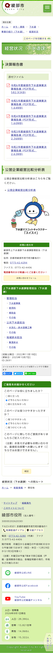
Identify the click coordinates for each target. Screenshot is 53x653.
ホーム (4, 27)
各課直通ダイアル (15, 530)
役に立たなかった (17, 404)
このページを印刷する (35, 39)
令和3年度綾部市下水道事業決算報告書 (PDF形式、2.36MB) (29, 135)
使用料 (12, 308)
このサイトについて (14, 508)
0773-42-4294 (18, 263)
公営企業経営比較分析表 (21, 190)
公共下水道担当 (16, 322)
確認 (26, 471)
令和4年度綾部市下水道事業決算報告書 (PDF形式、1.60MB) (29, 119)
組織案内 (26, 503)
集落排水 (13, 342)
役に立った (13, 396)
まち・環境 (19, 27)
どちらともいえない (18, 400)
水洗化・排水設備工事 (20, 327)
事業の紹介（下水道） (12, 32)
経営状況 (33, 32)
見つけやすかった (17, 419)
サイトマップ (10, 503)
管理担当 (12, 298)
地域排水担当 (14, 337)
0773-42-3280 (17, 536)
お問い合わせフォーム (26, 278)
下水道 (32, 27)
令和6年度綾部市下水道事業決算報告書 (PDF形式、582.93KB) (29, 89)
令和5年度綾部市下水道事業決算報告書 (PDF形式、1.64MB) (29, 104)
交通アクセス (36, 530)
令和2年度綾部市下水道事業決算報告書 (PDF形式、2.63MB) (29, 150)
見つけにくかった (17, 428)
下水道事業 (14, 303)
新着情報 (18, 488)
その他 (12, 318)
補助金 (12, 313)
